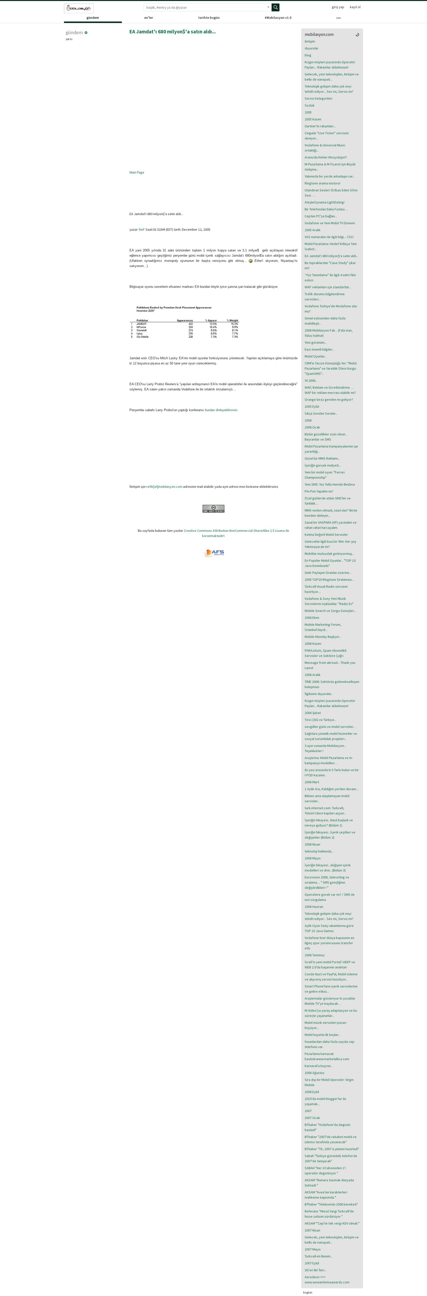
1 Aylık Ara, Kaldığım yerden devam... (331, 789)
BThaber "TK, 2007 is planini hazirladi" (332, 1149)
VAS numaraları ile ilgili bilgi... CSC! (329, 237)
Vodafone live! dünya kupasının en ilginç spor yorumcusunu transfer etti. (329, 943)
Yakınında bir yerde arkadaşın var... (330, 176)
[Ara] (275, 7)
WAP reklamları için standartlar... (328, 287)
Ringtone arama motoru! (322, 183)
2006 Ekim (312, 617)
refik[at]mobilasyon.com (164, 486)
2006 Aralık (312, 674)
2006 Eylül (312, 1092)
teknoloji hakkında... (319, 851)
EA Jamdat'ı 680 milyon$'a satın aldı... (172, 31)
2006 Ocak (312, 427)
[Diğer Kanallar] (338, 19)
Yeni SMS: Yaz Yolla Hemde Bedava (330, 484)
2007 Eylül (312, 1263)
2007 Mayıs (313, 1249)
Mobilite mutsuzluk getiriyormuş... (329, 553)
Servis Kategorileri (318, 98)
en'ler (148, 17)
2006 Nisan (312, 844)
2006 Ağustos (314, 1073)
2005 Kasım (313, 119)
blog (308, 55)
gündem (92, 17)
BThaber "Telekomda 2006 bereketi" (331, 1204)
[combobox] (204, 7)
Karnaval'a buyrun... (319, 1066)
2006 (308, 420)
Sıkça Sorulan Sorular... (321, 413)
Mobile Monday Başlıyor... (323, 636)
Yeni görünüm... (316, 342)
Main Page (136, 172)
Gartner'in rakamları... (320, 126)
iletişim (310, 41)
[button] (86, 32)
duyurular (312, 48)
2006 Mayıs (313, 858)
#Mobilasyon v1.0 (278, 17)
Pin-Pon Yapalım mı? (319, 491)
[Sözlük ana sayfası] (79, 8)
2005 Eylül (312, 406)
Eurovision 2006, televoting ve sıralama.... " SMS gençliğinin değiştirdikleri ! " (327, 882)
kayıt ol (355, 7)
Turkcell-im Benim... (319, 1256)
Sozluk (310, 105)
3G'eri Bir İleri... (316, 1270)
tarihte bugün (209, 17)
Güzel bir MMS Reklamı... (322, 458)
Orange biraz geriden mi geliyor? (329, 399)
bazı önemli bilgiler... (319, 349)
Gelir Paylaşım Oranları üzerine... (328, 572)
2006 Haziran (314, 906)
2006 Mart (312, 782)
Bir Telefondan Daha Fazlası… (326, 209)
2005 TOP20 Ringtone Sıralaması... (329, 579)
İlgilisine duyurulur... (319, 694)
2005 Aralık (312, 230)
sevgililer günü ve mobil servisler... (330, 726)
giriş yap (338, 7)
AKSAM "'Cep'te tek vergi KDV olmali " (332, 1223)
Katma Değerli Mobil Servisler (326, 534)
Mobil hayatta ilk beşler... (323, 1034)
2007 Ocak (312, 1118)
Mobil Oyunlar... (316, 356)
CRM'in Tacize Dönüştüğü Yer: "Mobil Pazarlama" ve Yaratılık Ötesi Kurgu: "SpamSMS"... (331, 368)
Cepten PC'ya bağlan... (321, 216)
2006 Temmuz (315, 955)
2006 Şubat (313, 713)
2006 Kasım (313, 643)
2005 (308, 112)
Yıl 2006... (311, 380)
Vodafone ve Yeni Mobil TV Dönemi (330, 223)
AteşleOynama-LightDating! (324, 202)
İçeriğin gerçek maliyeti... (323, 465)
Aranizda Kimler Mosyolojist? (326, 157)
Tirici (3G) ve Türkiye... (320, 719)
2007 (308, 1111)
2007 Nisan (312, 1230)
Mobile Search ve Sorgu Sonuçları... (330, 610)
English (307, 1292)
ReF (142, 229)
